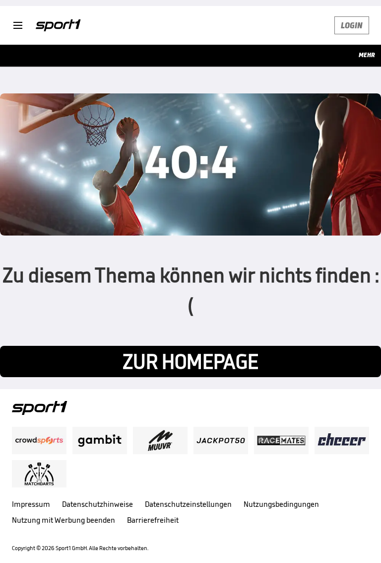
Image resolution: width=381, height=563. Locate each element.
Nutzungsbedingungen (281, 504)
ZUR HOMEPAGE (190, 361)
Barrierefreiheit (153, 520)
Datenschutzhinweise (97, 504)
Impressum (31, 504)
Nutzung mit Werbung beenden (63, 520)
